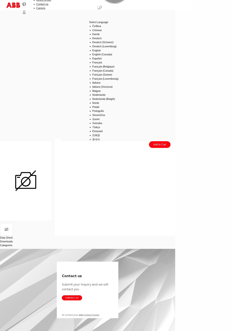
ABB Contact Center (89, 314)
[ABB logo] (13, 5)
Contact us (42, 4)
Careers (40, 8)
